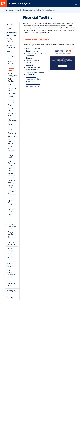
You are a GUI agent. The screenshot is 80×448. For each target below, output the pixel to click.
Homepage (9, 10)
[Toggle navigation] (76, 4)
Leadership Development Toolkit (11, 227)
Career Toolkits (10, 215)
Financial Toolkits (11, 70)
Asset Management (10, 75)
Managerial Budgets (10, 114)
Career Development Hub (11, 283)
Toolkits (38, 10)
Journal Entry (10, 109)
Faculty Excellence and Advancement (11, 235)
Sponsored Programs (11, 181)
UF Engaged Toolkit (11, 209)
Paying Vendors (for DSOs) (10, 127)
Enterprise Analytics (11, 169)
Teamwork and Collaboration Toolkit (11, 194)
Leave (8, 28)
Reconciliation (10, 136)
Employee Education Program (9, 251)
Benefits (9, 24)
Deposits (10, 97)
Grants (10, 105)
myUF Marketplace (10, 120)
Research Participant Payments (10, 141)
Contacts (10, 297)
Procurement (10, 133)
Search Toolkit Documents (37, 39)
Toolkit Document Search (11, 56)
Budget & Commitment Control (10, 87)
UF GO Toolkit (10, 221)
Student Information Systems (11, 175)
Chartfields (10, 93)
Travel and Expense (10, 149)
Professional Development (24, 10)
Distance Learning (10, 101)
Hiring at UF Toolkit (11, 202)
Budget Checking (10, 80)
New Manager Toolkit (11, 63)
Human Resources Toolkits (11, 163)
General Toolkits (10, 187)
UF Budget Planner (10, 156)
